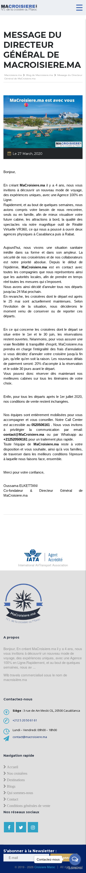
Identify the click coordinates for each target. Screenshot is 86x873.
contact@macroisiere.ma (30, 737)
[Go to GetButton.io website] (75, 868)
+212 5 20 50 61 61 (25, 720)
